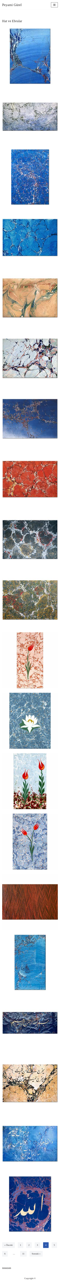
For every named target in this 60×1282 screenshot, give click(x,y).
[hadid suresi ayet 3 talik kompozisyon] (30, 1144)
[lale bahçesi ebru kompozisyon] (30, 781)
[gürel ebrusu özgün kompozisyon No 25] (30, 358)
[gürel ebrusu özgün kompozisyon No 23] (30, 479)
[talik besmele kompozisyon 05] (30, 1023)
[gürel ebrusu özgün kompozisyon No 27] (30, 237)
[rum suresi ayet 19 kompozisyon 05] (30, 1083)
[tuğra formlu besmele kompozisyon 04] (30, 962)
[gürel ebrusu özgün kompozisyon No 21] (30, 600)
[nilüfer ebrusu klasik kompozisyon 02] (30, 721)
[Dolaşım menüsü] (54, 4)
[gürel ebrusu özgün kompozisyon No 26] (30, 298)
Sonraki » (36, 1254)
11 (23, 1254)
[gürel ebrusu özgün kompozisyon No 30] (30, 56)
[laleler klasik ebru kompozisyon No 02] (30, 842)
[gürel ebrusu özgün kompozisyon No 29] (30, 117)
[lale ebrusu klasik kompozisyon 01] (30, 660)
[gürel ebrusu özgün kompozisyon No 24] (30, 419)
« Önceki (8, 1245)
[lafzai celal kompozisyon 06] (30, 1204)
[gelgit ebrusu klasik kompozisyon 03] (30, 902)
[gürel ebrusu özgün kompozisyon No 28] (30, 177)
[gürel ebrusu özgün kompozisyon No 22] (30, 539)
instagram (6, 1268)
